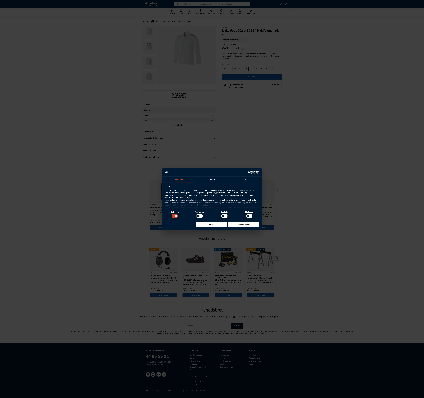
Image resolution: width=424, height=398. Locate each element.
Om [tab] (245, 179)
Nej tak (211, 225)
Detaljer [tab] (212, 179)
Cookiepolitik (220, 208)
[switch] (199, 216)
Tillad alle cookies (243, 225)
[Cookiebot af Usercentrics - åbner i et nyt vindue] (249, 172)
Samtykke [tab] (179, 179)
